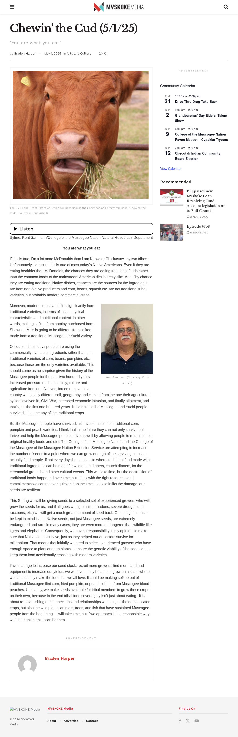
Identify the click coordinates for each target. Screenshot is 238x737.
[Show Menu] (12, 7)
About (51, 721)
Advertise (71, 721)
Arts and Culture (79, 53)
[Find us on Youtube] (197, 721)
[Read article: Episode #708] (171, 232)
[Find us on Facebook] (180, 721)
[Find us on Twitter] (188, 721)
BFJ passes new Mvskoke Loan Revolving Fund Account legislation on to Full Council (206, 201)
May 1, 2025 (52, 53)
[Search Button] (226, 7)
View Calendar (171, 168)
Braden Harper (25, 53)
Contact (92, 721)
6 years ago (198, 232)
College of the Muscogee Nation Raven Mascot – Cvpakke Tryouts (201, 137)
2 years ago (198, 216)
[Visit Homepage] (119, 7)
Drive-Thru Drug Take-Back (196, 101)
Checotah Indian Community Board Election (197, 156)
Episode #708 (198, 226)
